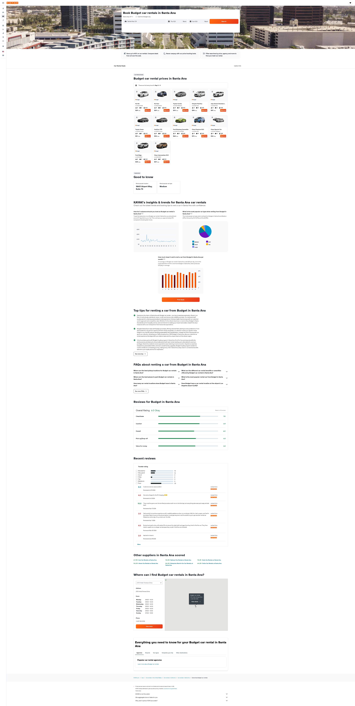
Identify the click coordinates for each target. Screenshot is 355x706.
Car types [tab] (156, 653)
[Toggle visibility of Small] (195, 244)
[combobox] (128, 17)
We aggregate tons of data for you (146, 697)
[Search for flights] (3, 8)
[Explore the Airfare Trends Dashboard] (3, 29)
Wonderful (141, 471)
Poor (139, 483)
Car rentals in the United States (154, 677)
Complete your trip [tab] (167, 653)
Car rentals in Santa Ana (184, 677)
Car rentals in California (170, 677)
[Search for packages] (3, 20)
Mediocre (141, 481)
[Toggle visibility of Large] (195, 247)
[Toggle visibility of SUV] (208, 242)
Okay (139, 477)
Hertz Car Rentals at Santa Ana (209, 560)
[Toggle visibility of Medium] (195, 242)
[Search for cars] (3, 16)
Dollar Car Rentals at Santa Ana (209, 563)
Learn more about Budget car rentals (148, 664)
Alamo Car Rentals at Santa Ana (146, 563)
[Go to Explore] (3, 37)
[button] (3, 3)
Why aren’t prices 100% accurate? (146, 701)
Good (140, 475)
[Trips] (3, 46)
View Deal (147, 110)
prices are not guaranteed (170, 688)
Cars (142, 677)
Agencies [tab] (139, 653)
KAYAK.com (136, 677)
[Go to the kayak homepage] (12, 3)
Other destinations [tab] (181, 653)
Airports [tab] (147, 653)
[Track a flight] (3, 41)
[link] (181, 299)
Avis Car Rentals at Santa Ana (145, 560)
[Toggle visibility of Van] (208, 244)
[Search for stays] (3, 12)
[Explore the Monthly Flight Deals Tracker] (3, 33)
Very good (141, 473)
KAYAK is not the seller (142, 694)
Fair (139, 479)
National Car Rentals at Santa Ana (178, 560)
